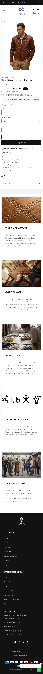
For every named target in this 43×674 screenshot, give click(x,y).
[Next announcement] (39, 2)
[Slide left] (17, 74)
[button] (4, 10)
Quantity (4, 126)
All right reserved (28, 669)
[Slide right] (26, 74)
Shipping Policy (9, 595)
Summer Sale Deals (10, 556)
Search (6, 577)
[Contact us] (39, 670)
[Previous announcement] (4, 2)
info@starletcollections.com (18, 635)
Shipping (4, 91)
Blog (5, 565)
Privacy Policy (9, 591)
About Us (7, 582)
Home (6, 538)
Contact (6, 560)
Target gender (6, 117)
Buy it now (21, 142)
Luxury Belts (8, 551)
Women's (7, 547)
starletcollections (18, 669)
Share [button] (5, 176)
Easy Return (8, 604)
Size (3, 108)
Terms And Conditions (11, 599)
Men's (6, 543)
